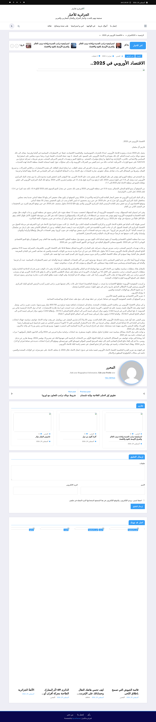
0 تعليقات (95, 56)
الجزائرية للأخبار (78, 14)
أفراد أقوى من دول (89, 437)
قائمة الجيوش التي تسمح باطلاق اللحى (96, 691)
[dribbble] (17, 2)
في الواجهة (90, 26)
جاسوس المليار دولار (43, 437)
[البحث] (18, 26)
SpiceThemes (76, 718)
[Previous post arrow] (144, 394)
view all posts (110, 378)
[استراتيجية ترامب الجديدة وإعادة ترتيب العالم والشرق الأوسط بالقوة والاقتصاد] (124, 422)
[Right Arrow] (12, 46)
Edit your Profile (104, 373)
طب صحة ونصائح (61, 26)
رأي (89, 714)
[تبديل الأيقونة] (145, 26)
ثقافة (50, 26)
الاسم (143, 485)
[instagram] (13, 2)
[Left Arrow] (16, 46)
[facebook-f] (24, 2)
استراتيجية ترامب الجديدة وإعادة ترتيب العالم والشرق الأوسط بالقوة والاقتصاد (105, 45)
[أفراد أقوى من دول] (78, 422)
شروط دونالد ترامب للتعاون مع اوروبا (59, 395)
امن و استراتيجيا (77, 26)
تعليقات (142, 463)
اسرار (72, 530)
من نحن (70, 714)
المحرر (118, 56)
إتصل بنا (113, 26)
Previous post (85, 392)
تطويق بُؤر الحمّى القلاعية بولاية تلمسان (98, 395)
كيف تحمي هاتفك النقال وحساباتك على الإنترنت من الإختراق (62, 691)
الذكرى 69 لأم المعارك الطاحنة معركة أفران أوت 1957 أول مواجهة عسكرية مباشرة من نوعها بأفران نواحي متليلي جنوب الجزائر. (26, 691)
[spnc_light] (11, 26)
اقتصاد (139, 56)
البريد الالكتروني (71, 485)
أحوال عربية (102, 26)
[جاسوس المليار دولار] (32, 422)
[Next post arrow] (11, 394)
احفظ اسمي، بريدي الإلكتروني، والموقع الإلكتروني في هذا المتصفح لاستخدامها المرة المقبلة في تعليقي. (105, 500)
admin (59, 697)
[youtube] (10, 2)
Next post (72, 392)
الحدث (37, 530)
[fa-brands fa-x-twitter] (20, 2)
